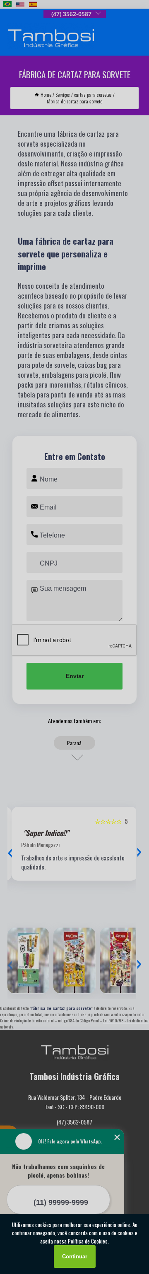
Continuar (74, 1256)
